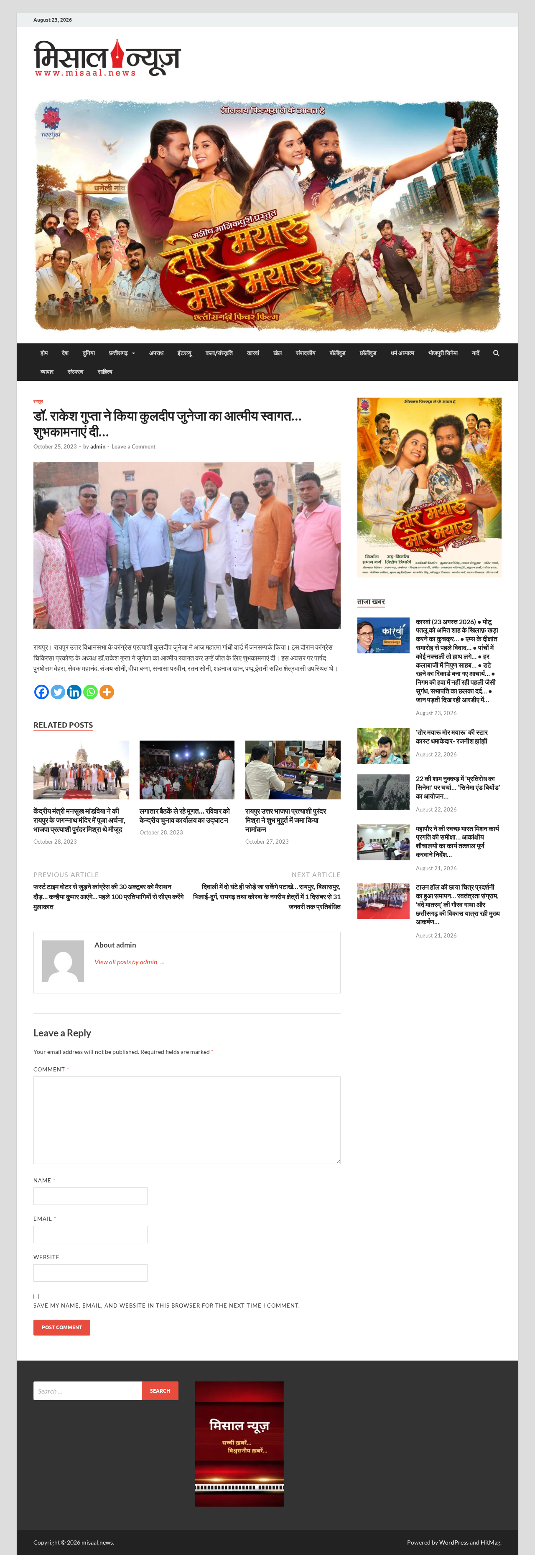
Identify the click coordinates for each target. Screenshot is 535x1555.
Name (44, 1180)
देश (65, 353)
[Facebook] (41, 692)
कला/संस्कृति (219, 353)
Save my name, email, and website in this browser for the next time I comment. (166, 1305)
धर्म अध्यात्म (402, 353)
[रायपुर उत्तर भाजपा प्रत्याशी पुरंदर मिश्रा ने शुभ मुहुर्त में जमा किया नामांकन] (293, 801)
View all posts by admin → (129, 961)
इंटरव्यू (184, 353)
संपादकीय (306, 353)
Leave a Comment (133, 446)
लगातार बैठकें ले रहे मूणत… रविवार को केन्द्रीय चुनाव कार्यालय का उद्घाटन (185, 815)
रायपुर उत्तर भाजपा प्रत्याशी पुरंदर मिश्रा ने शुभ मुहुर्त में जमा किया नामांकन (285, 820)
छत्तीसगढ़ (118, 353)
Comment (51, 1069)
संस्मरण (76, 371)
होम (44, 353)
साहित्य (105, 371)
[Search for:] (105, 1390)
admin (97, 446)
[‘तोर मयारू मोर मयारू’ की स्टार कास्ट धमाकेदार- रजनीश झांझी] (383, 733)
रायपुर (38, 401)
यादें (475, 353)
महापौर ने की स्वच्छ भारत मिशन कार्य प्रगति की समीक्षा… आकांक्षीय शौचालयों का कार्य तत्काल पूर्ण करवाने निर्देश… (457, 841)
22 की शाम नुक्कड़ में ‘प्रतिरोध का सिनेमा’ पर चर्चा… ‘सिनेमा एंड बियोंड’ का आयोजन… (458, 787)
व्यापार (47, 371)
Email (44, 1218)
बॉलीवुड (338, 353)
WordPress (454, 1542)
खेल (277, 353)
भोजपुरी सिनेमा (443, 353)
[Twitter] (58, 692)
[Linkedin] (74, 692)
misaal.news (97, 1542)
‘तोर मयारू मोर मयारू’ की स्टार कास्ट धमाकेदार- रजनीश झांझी (452, 736)
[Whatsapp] (90, 692)
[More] (106, 692)
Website (46, 1257)
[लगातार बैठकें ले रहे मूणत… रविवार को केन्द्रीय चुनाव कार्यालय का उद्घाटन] (187, 801)
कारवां (253, 353)
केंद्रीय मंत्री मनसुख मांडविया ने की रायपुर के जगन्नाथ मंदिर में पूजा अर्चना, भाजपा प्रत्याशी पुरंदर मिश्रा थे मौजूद (79, 820)
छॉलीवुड (368, 353)
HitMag (490, 1542)
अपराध (156, 353)
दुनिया (89, 353)
